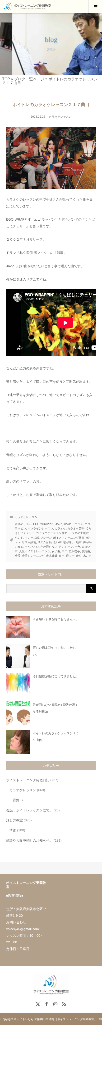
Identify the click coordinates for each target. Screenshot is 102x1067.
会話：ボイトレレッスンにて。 (29, 810)
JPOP (67, 524)
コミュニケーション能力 (51, 533)
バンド (19, 537)
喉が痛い (68, 542)
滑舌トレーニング (33, 556)
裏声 (62, 556)
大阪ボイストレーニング (34, 551)
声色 (77, 546)
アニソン (77, 524)
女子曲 (56, 551)
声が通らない (48, 546)
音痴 (79, 556)
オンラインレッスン (40, 528)
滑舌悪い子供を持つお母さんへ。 (56, 619)
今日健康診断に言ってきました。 (56, 676)
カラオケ (60, 528)
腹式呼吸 (51, 556)
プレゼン (46, 537)
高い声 (87, 556)
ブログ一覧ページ (29, 79)
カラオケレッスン (60, 116)
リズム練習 (29, 542)
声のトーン (66, 546)
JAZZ (59, 524)
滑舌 (17, 556)
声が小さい (32, 546)
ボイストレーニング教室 (68, 537)
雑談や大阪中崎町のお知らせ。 (29, 840)
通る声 (70, 556)
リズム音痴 (44, 542)
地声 (79, 542)
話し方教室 (14, 820)
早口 (64, 551)
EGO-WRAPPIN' (43, 524)
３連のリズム (23, 524)
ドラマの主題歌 (79, 533)
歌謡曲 (86, 551)
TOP (6, 79)
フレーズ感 (32, 537)
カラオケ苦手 (75, 528)
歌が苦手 (74, 551)
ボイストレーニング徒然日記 (27, 780)
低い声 (57, 542)
